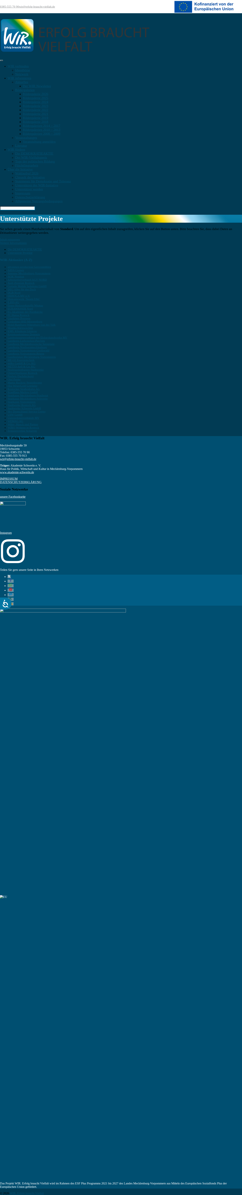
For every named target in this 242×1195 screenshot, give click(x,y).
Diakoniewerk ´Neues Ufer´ (24, 299)
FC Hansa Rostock (18, 315)
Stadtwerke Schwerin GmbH (24, 408)
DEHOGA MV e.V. (19, 295)
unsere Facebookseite (13, 496)
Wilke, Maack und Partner (23, 424)
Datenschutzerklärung (30, 197)
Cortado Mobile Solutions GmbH (27, 286)
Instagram (6, 532)
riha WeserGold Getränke (22, 385)
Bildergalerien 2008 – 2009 (41, 134)
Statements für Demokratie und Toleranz (43, 181)
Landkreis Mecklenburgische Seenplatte (31, 344)
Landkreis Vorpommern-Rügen (26, 353)
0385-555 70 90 (9, 6)
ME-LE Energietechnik (21, 360)
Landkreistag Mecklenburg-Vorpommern (32, 356)
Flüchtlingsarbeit (26, 165)
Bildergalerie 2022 (35, 110)
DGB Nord (14, 292)
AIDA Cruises (16, 270)
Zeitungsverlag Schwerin (22, 430)
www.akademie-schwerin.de (17, 472)
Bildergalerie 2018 (35, 122)
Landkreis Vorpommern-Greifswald (28, 350)
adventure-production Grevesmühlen (29, 266)
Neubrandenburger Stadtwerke (26, 369)
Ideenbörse (22, 70)
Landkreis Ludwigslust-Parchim (26, 340)
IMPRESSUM (9, 478)
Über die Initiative (20, 169)
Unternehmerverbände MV (23, 417)
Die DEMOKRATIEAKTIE (34, 153)
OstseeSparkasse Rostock (22, 372)
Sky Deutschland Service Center (27, 411)
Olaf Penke (14, 379)
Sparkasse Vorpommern (22, 401)
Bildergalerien (25, 90)
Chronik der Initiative (30, 177)
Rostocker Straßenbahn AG (24, 389)
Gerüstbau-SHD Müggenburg (25, 321)
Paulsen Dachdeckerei (21, 376)
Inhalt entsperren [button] (10, 239)
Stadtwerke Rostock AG (22, 405)
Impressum (22, 193)
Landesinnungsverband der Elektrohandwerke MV (37, 337)
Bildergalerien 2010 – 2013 (41, 130)
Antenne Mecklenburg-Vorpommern (29, 273)
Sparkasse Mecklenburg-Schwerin (28, 398)
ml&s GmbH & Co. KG (22, 363)
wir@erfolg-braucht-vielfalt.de (37, 6)
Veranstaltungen (26, 137)
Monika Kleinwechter (20, 327)
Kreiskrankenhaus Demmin (24, 334)
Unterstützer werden (29, 189)
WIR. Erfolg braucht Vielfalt (27, 1193)
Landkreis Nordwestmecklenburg (27, 347)
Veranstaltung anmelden (39, 141)
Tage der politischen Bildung (35, 161)
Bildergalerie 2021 (35, 114)
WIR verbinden (18, 66)
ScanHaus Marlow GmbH (23, 392)
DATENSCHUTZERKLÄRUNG (21, 482)
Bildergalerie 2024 (35, 102)
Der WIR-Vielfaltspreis (31, 157)
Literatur (21, 145)
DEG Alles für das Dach (22, 289)
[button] (9, 576)
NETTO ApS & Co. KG (21, 366)
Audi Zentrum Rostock (21, 282)
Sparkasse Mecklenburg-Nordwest (28, 395)
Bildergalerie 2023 (35, 106)
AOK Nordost (16, 276)
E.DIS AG (13, 302)
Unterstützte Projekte (20, 252)
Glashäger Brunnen (19, 318)
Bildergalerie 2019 (35, 118)
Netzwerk (21, 74)
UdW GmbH (15, 414)
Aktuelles (21, 82)
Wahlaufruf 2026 (26, 173)
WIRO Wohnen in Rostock (23, 427)
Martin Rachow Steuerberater (25, 382)
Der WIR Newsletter (37, 86)
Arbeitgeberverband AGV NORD (27, 279)
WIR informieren (19, 78)
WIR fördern (16, 149)
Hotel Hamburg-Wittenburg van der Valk (32, 324)
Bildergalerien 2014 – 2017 (41, 126)
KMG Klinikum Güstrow (22, 331)
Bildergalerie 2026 (35, 94)
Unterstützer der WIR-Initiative (36, 185)
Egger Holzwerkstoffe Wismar (25, 305)
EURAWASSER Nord (20, 308)
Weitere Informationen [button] (13, 243)
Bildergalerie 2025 (35, 98)
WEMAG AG (15, 421)
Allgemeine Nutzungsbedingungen (39, 201)
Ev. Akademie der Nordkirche (25, 311)
